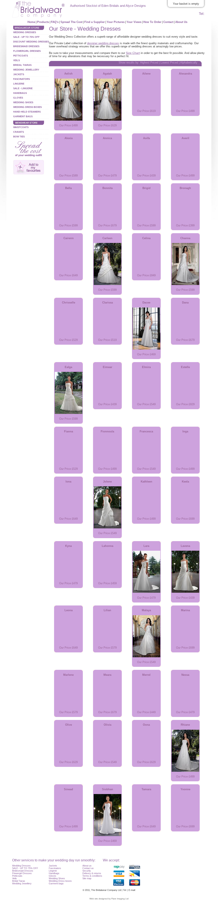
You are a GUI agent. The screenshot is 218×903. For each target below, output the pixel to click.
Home (31, 22)
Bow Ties (19, 136)
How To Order (152, 22)
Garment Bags (23, 116)
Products (43, 22)
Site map (86, 878)
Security (86, 870)
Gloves (18, 97)
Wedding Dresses (24, 32)
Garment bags (56, 883)
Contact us (88, 868)
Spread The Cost (71, 22)
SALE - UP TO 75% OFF (26, 37)
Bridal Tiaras (22, 65)
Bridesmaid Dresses (26, 46)
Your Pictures (116, 22)
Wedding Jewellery (26, 69)
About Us (181, 22)
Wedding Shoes (23, 102)
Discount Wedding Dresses (31, 41)
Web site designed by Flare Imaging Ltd (109, 898)
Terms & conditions (92, 876)
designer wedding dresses (103, 43)
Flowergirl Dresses (27, 51)
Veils (16, 60)
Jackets (18, 74)
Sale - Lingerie (23, 88)
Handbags (20, 93)
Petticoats (20, 55)
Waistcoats (21, 127)
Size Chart (133, 53)
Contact (168, 22)
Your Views (133, 22)
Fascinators (21, 79)
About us (87, 865)
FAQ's (55, 22)
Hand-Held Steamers (27, 111)
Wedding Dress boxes (60, 881)
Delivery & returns (91, 873)
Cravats (18, 132)
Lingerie (18, 83)
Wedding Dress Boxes (27, 107)
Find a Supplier (94, 22)
